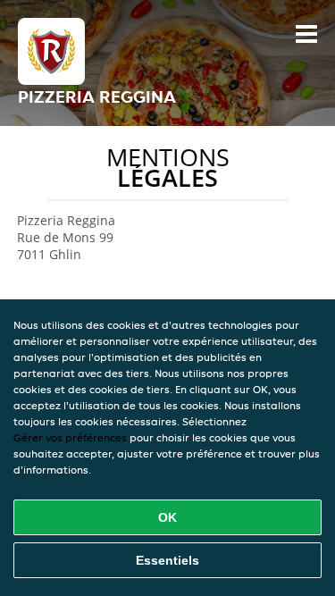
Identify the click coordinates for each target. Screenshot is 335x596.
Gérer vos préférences (70, 437)
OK (167, 517)
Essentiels (167, 560)
